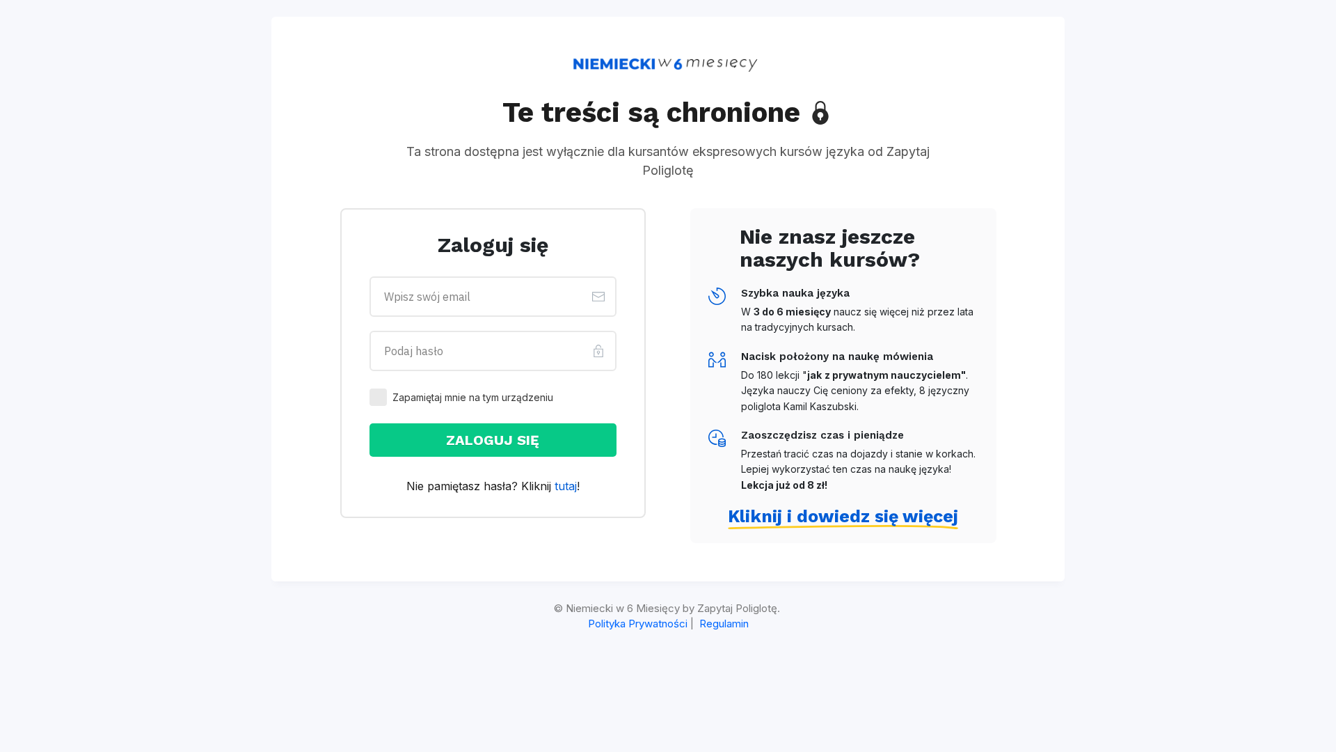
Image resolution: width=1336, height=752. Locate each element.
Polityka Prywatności (637, 623)
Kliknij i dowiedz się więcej (843, 516)
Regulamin (724, 623)
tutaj (566, 486)
